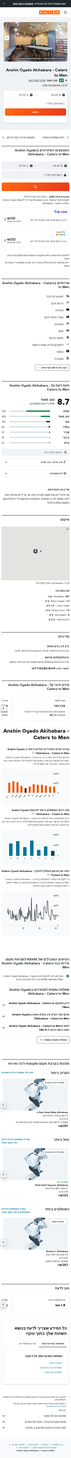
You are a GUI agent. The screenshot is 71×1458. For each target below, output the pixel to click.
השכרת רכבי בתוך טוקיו (50, 1367)
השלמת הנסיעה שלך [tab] (53, 1343)
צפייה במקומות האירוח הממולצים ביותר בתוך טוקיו (16, 1210)
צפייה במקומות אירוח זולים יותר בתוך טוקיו (16, 1141)
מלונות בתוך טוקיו (53, 1372)
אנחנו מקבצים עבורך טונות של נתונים (45, 1421)
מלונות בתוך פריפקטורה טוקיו (44, 1447)
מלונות (45, 1444)
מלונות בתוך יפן (18, 1444)
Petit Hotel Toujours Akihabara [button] (51, 1185)
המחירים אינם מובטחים (56, 1406)
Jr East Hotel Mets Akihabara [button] (52, 1112)
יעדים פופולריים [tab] (27, 1343)
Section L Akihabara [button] (57, 1251)
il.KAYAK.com (57, 1444)
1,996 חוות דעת (37, 80)
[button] (3, 3)
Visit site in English (23, 3)
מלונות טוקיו (24, 1447)
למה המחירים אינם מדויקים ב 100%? (45, 1427)
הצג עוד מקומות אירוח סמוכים (17, 1072)
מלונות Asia (33, 1444)
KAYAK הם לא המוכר (54, 1415)
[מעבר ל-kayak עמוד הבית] (49, 12)
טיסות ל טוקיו (55, 1362)
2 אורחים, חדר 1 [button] (55, 103)
